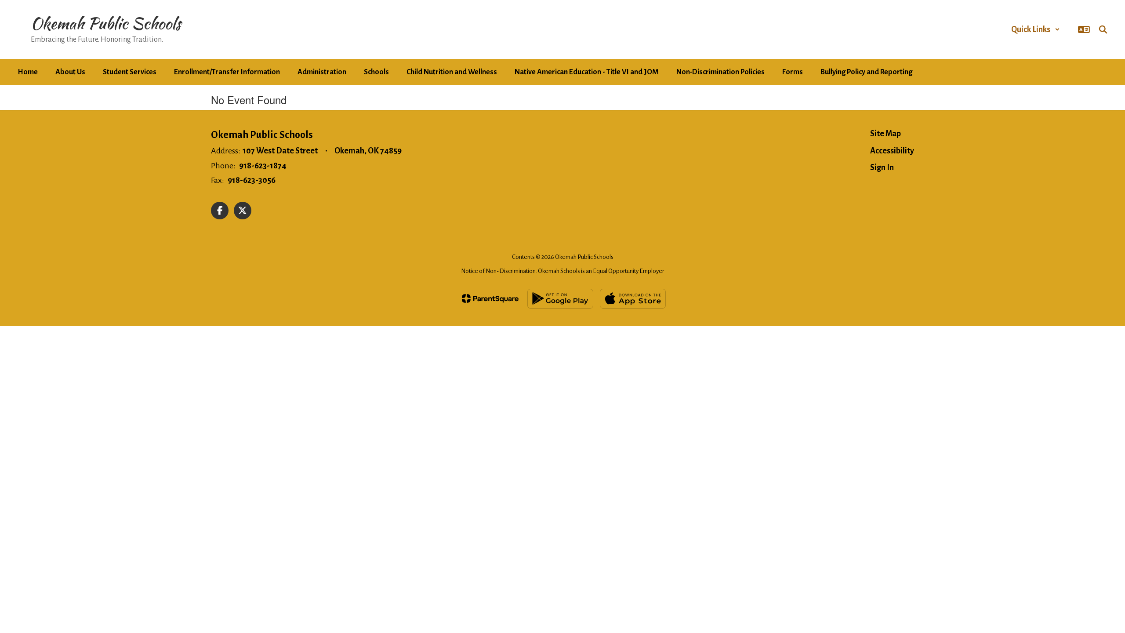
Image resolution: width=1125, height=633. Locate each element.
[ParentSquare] (490, 298)
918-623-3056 (252, 180)
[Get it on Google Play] (560, 299)
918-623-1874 (263, 165)
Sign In (882, 167)
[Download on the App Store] (633, 299)
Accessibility (892, 150)
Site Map (885, 133)
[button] (1035, 29)
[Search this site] (1103, 29)
